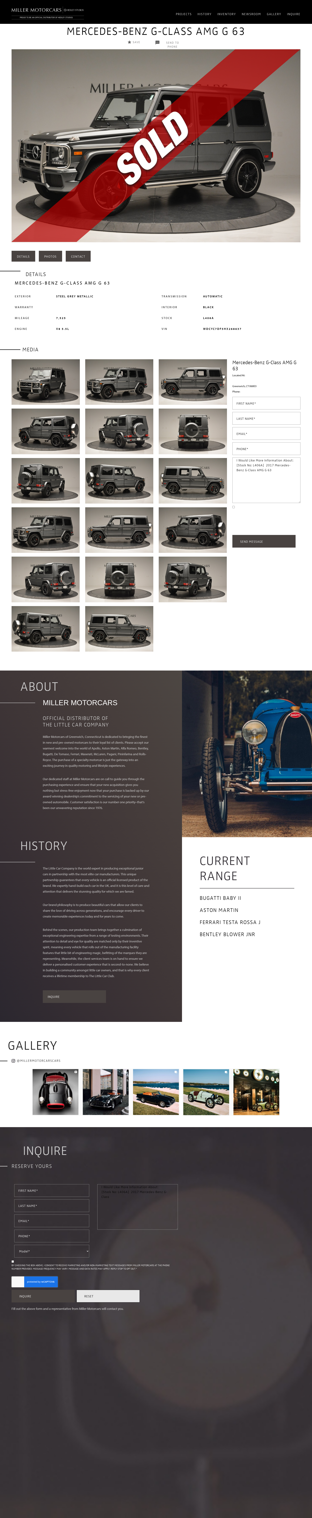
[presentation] (15, 149)
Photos (50, 256)
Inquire (293, 14)
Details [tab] (23, 256)
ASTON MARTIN (219, 910)
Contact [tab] (78, 256)
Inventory (226, 14)
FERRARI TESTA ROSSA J (230, 922)
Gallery (274, 14)
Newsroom (251, 14)
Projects (184, 14)
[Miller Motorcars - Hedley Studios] (48, 12)
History (205, 14)
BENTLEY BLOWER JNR (227, 934)
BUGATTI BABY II (220, 897)
